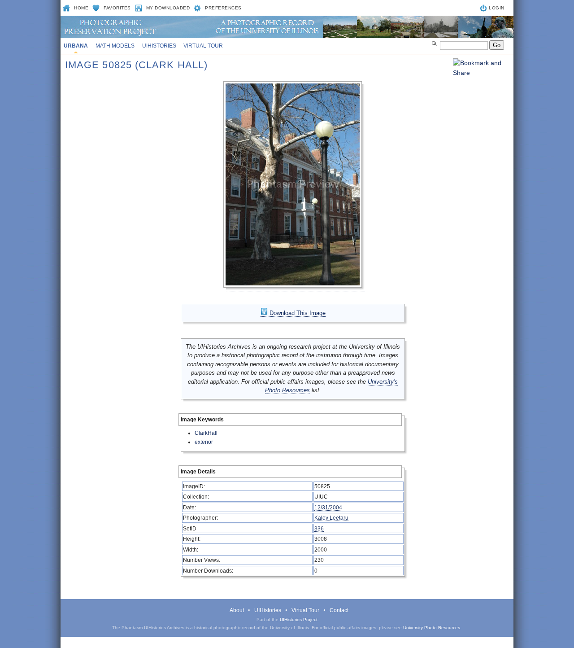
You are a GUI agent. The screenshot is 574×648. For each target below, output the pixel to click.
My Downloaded (168, 7)
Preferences (223, 7)
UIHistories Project (298, 619)
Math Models (115, 45)
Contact (339, 610)
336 (319, 528)
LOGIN (496, 7)
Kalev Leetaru (331, 518)
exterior (204, 442)
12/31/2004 (328, 507)
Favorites (117, 7)
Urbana (76, 45)
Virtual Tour (203, 45)
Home (81, 7)
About (237, 610)
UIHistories (159, 45)
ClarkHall (206, 433)
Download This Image (297, 313)
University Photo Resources (431, 627)
